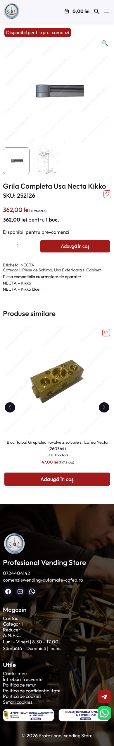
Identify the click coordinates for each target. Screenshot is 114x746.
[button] (10, 407)
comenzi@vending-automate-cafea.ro (43, 580)
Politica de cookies (22, 696)
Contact (11, 618)
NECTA (27, 265)
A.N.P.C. (12, 635)
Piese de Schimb (37, 270)
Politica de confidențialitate (32, 691)
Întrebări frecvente (23, 679)
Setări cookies (17, 702)
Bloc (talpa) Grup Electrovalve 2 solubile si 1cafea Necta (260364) (57, 448)
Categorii (13, 624)
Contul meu (15, 673)
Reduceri (12, 630)
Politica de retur (19, 685)
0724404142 (16, 573)
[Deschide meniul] (106, 11)
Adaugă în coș (75, 246)
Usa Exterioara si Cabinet (77, 270)
